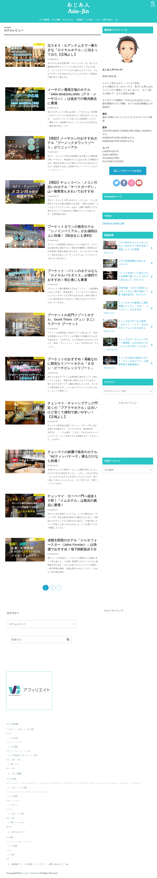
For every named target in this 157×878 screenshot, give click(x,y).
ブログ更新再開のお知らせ (132, 262)
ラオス (13, 814)
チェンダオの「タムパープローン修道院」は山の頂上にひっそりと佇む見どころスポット (125, 344)
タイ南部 (14, 747)
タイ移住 (89, 20)
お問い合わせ (108, 20)
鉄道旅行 (80, 20)
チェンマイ (19, 742)
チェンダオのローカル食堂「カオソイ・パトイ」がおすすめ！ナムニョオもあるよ (126, 326)
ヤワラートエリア (68, 783)
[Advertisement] (128, 428)
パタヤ (20, 729)
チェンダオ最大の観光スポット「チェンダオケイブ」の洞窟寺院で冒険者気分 (126, 363)
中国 (35, 755)
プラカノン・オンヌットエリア (99, 783)
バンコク (9, 729)
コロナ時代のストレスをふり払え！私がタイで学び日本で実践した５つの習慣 (126, 247)
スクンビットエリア (11, 783)
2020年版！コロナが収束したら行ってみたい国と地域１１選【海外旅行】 (133, 291)
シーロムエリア (42, 783)
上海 (7, 759)
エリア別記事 (44, 20)
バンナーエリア (135, 783)
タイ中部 (30, 729)
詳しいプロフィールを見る (128, 171)
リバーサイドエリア (81, 783)
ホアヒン (8, 751)
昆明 (19, 759)
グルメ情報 (56, 20)
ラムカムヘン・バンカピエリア (119, 783)
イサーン (14, 805)
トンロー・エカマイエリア (28, 783)
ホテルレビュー (68, 20)
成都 (13, 759)
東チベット (15, 764)
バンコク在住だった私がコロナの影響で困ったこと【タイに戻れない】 (133, 276)
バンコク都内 (11, 779)
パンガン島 (27, 751)
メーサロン (28, 792)
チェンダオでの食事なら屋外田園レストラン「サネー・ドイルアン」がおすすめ (126, 308)
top (116, 20)
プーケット (17, 751)
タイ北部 (14, 738)
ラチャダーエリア (55, 783)
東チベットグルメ (17, 822)
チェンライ (9, 742)
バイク (97, 20)
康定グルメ (9, 826)
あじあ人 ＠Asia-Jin (30, 873)
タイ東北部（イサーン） (20, 755)
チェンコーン (46, 792)
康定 (13, 768)
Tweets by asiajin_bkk (113, 223)
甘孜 (7, 768)
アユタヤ (8, 733)
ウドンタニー (10, 809)
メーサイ (36, 792)
